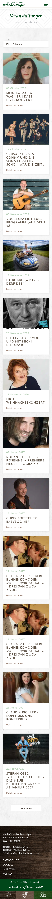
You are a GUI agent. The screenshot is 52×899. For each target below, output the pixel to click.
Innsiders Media (34, 887)
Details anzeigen (14, 106)
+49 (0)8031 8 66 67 (20, 846)
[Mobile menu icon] (46, 4)
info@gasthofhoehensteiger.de (25, 853)
